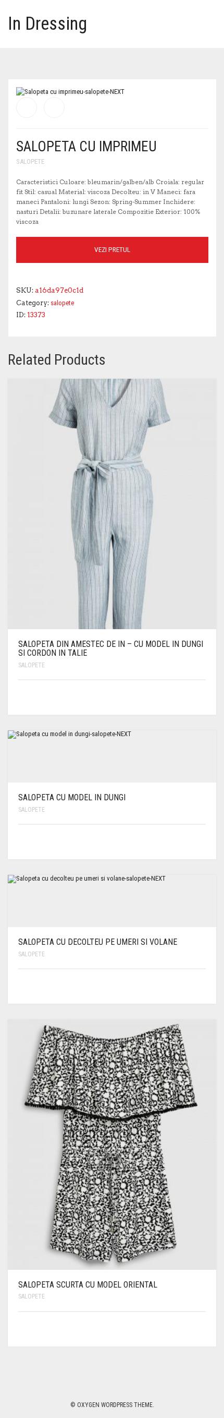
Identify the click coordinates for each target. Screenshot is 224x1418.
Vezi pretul (112, 250)
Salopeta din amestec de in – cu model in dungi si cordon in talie (110, 648)
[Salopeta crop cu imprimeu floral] (26, 107)
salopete (30, 161)
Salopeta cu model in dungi (72, 797)
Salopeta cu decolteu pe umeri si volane (97, 942)
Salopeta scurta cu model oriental (87, 1285)
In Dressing (47, 23)
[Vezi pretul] (199, 697)
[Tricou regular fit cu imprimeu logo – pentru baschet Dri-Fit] (54, 107)
